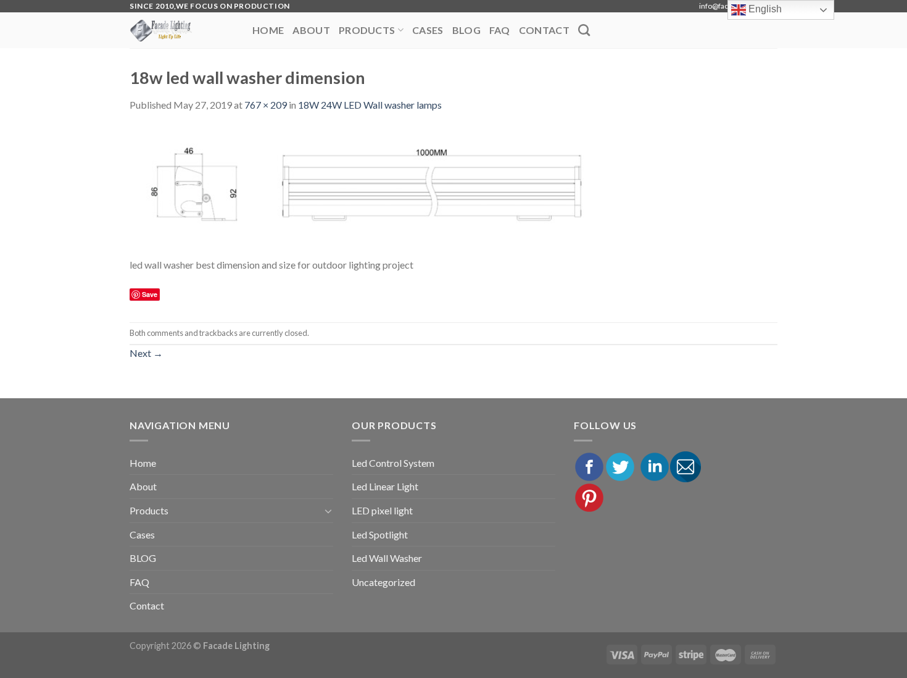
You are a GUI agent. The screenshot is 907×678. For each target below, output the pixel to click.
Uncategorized (383, 582)
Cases (428, 30)
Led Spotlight (380, 534)
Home (268, 30)
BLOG (466, 30)
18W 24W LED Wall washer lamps (370, 105)
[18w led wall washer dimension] (366, 190)
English (764, 9)
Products (367, 30)
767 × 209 (265, 105)
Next (146, 353)
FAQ (499, 30)
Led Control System (393, 463)
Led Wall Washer (387, 558)
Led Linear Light (385, 486)
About (311, 30)
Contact (544, 30)
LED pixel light (382, 510)
